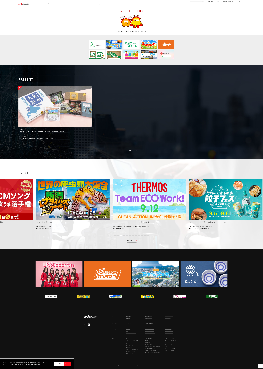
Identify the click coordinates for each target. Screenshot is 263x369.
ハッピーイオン (148, 318)
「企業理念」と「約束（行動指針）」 (132, 341)
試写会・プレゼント (78, 4)
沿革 (127, 343)
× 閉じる (67, 363)
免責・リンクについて (150, 333)
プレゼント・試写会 (149, 323)
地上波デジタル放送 (169, 331)
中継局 (146, 340)
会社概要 (128, 338)
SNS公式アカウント (169, 333)
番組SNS (107, 4)
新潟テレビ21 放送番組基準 (132, 349)
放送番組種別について (130, 351)
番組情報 (44, 4)
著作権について (148, 344)
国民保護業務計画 (129, 345)
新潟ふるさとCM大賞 (149, 331)
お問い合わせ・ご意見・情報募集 (152, 346)
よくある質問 (148, 342)
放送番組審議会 (129, 347)
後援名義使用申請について (151, 348)
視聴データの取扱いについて (171, 340)
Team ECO (210, 1)
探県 (218, 1)
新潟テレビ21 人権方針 (170, 350)
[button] (124, 235)
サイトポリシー (168, 329)
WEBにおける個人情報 (169, 338)
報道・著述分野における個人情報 (152, 352)
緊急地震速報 (167, 342)
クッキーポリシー (59, 363)
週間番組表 (128, 316)
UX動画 (99, 4)
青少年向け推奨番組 (130, 353)
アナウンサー (90, 4)
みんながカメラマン (149, 329)
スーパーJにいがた (169, 316)
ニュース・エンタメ (55, 4)
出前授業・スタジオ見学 (228, 1)
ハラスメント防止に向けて (170, 348)
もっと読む (129, 150)
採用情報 (240, 1)
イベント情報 (67, 4)
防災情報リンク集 (168, 344)
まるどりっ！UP (148, 316)
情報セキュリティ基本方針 (151, 350)
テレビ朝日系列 (148, 338)
